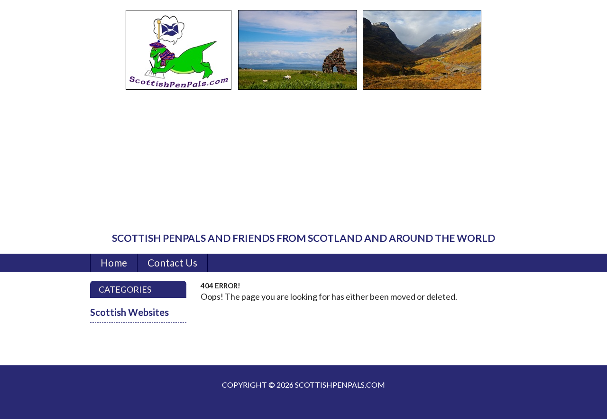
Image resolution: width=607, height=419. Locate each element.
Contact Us (172, 262)
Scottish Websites (129, 312)
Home (114, 262)
